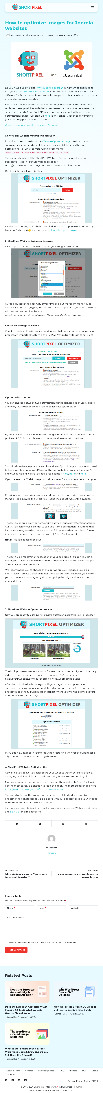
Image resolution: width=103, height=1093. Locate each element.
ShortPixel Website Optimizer (33, 91)
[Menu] (92, 7)
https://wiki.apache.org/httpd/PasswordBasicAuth (34, 789)
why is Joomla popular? (50, 87)
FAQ (61, 1071)
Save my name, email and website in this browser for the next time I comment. (42, 942)
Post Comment (16, 950)
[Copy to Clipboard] (86, 823)
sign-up (14, 811)
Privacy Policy (83, 1081)
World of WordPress (59, 35)
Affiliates (73, 1071)
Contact (29, 1071)
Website (75, 908)
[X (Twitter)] (40, 823)
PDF (84, 1071)
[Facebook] (16, 823)
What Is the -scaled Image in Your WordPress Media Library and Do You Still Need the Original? (26, 1051)
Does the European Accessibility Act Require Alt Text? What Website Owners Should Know (26, 1010)
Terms (71, 1081)
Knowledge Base (46, 1071)
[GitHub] (19, 1080)
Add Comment (15, 917)
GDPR (95, 1081)
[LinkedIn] (63, 823)
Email (42, 908)
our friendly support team (62, 230)
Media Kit (10, 1075)
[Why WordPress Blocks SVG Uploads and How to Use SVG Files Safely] (76, 992)
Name (11, 908)
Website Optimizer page (56, 141)
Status (95, 1071)
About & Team (13, 1071)
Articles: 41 (51, 853)
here (47, 115)
